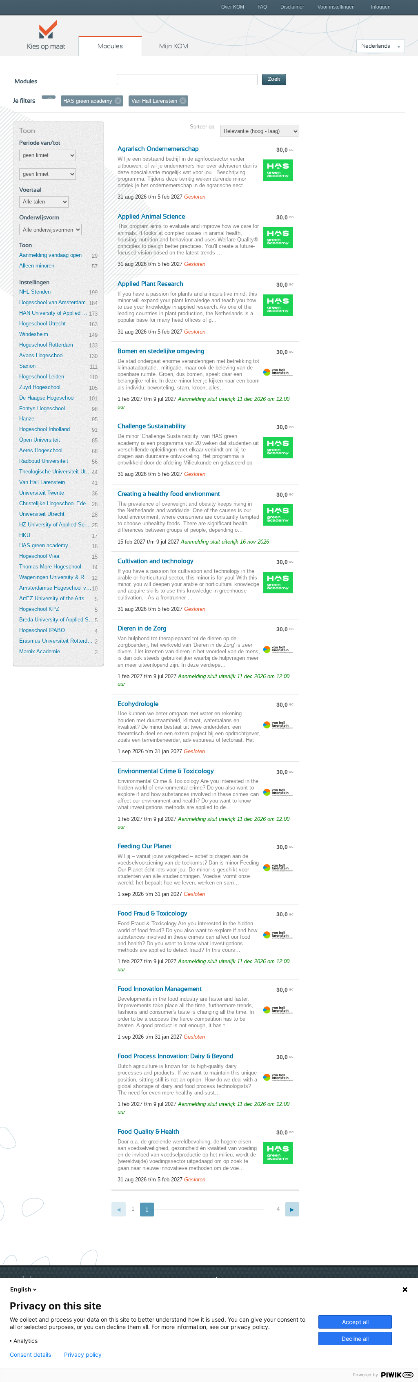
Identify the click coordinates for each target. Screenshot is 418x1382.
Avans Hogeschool (41, 355)
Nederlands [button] (375, 46)
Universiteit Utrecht (41, 514)
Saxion (27, 366)
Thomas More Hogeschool (50, 567)
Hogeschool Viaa (39, 556)
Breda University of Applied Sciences (56, 620)
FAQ (262, 6)
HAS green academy (43, 545)
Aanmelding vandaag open (50, 255)
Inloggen (381, 6)
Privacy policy (83, 1354)
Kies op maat (46, 34)
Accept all (355, 1321)
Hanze (26, 419)
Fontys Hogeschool (42, 408)
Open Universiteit (39, 440)
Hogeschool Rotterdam (46, 345)
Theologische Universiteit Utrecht (55, 472)
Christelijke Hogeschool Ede (52, 503)
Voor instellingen (336, 6)
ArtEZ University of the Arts (51, 598)
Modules (110, 46)
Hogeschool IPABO (42, 630)
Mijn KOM (173, 46)
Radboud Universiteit (43, 461)
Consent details (30, 1354)
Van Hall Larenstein (42, 482)
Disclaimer (292, 6)
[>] (292, 1209)
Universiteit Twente (41, 493)
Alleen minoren (36, 266)
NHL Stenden (35, 292)
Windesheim (33, 334)
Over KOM (232, 6)
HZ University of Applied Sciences (55, 525)
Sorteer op (202, 127)
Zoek (274, 79)
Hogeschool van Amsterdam (52, 302)
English (20, 1289)
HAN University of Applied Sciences (54, 313)
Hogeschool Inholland (44, 429)
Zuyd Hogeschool (39, 387)
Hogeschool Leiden (41, 377)
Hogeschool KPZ (39, 609)
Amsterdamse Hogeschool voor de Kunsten (55, 588)
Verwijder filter (50, 100)
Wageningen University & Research (55, 577)
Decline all (355, 1338)
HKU (24, 535)
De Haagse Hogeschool (47, 398)
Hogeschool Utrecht (42, 324)
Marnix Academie (39, 651)
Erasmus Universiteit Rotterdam (56, 641)
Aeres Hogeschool (40, 450)
